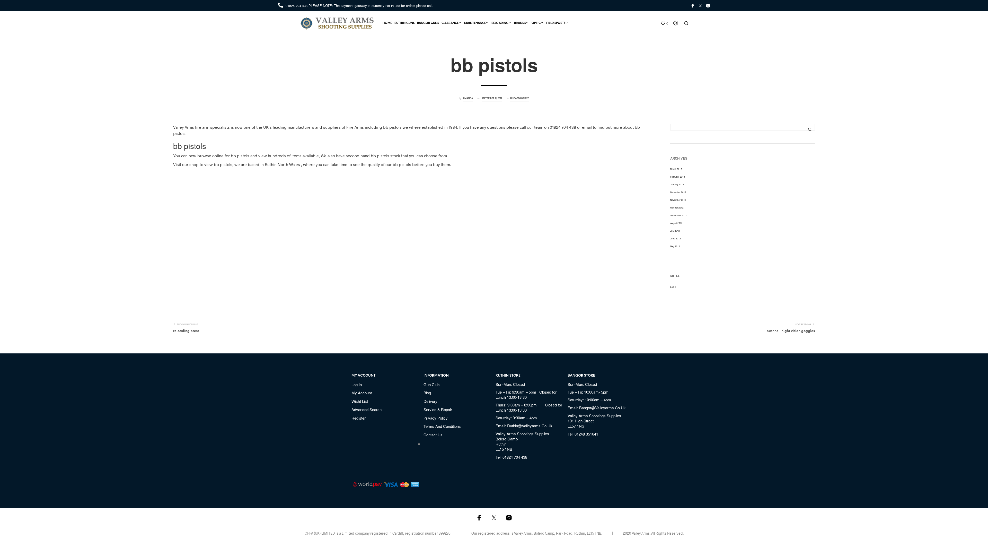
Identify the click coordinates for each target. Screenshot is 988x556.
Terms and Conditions (442, 426)
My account (361, 392)
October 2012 (677, 207)
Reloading (499, 23)
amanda (468, 98)
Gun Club (431, 384)
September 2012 (678, 215)
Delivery (430, 401)
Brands (520, 23)
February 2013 (677, 176)
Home (387, 23)
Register (358, 418)
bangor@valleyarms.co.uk (602, 407)
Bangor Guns (428, 23)
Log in (673, 286)
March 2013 (676, 169)
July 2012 (675, 230)
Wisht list (359, 401)
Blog (427, 392)
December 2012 (678, 192)
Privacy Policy (436, 418)
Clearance (450, 23)
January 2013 (677, 184)
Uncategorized (519, 98)
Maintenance (475, 23)
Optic (536, 23)
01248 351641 (586, 434)
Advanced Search (366, 409)
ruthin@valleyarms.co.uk (529, 425)
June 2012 (675, 238)
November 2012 (678, 199)
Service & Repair (438, 409)
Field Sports (555, 23)
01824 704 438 (297, 5)
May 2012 (675, 246)
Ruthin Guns (404, 23)
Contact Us (433, 434)
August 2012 (676, 223)
